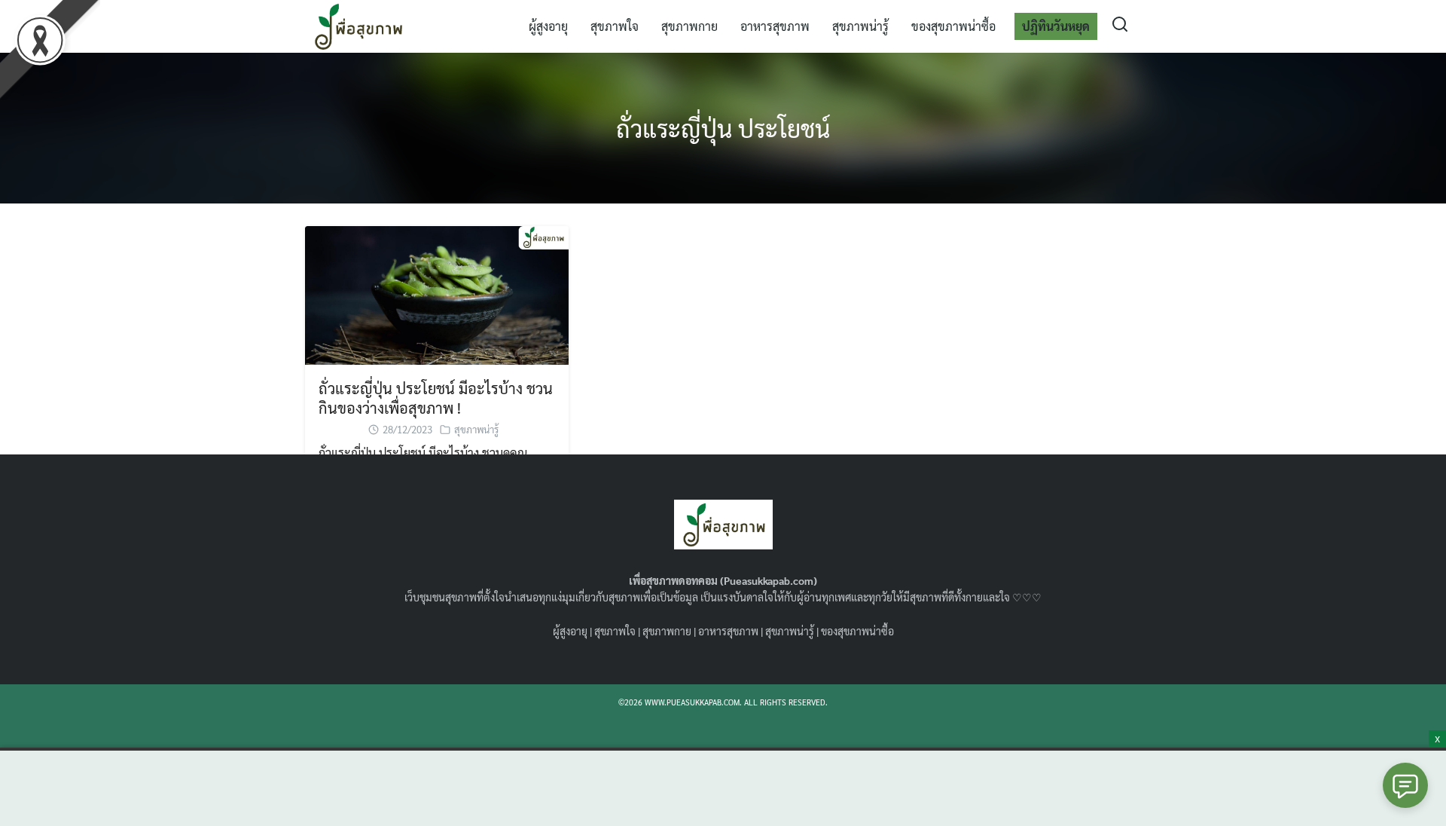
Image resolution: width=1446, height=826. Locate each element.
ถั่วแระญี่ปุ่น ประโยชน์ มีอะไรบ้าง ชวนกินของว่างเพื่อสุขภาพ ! (436, 398)
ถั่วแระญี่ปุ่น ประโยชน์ (723, 127)
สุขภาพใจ (614, 26)
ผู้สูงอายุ (548, 26)
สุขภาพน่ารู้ (860, 26)
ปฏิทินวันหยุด (1056, 26)
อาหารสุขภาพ (775, 26)
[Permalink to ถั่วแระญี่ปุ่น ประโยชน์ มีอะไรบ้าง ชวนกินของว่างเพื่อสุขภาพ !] (437, 293)
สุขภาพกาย (689, 26)
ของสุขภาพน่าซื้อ (953, 26)
